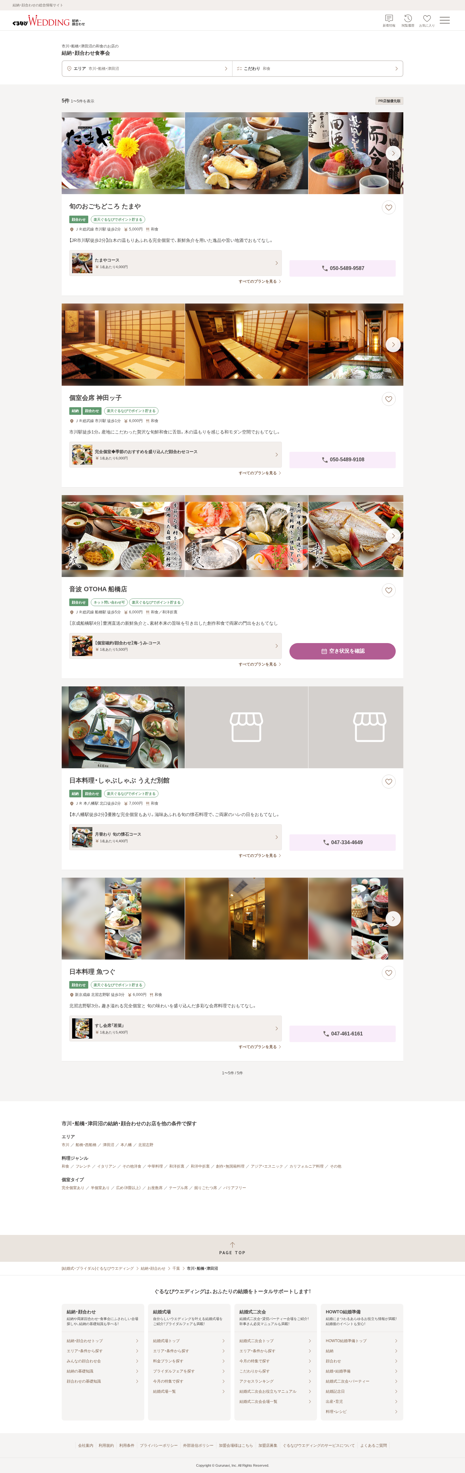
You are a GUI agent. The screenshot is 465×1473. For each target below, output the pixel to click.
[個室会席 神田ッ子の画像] (232, 344)
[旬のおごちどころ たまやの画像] (232, 153)
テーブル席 (178, 1188)
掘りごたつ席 (205, 1188)
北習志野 (145, 1145)
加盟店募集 (267, 1445)
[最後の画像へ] (393, 153)
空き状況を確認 (347, 651)
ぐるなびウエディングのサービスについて (319, 1445)
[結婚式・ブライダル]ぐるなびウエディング (98, 1268)
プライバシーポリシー (159, 1445)
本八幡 (126, 1145)
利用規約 (106, 1445)
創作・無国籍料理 (230, 1166)
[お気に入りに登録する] (389, 207)
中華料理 (155, 1166)
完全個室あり (73, 1188)
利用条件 (126, 1445)
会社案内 (85, 1445)
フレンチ (83, 1166)
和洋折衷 (176, 1166)
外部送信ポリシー (198, 1445)
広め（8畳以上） (128, 1188)
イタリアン (106, 1166)
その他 (335, 1166)
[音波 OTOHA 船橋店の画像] (232, 536)
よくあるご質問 (373, 1445)
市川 (65, 1145)
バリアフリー (234, 1188)
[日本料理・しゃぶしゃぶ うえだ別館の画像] (232, 727)
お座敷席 (155, 1188)
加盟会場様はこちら (236, 1445)
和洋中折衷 (200, 1166)
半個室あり (100, 1188)
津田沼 (108, 1145)
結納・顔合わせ (153, 1268)
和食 (65, 1166)
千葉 (176, 1268)
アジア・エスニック (267, 1166)
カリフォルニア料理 (306, 1166)
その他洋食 (131, 1166)
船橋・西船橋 (86, 1145)
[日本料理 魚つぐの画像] (232, 919)
